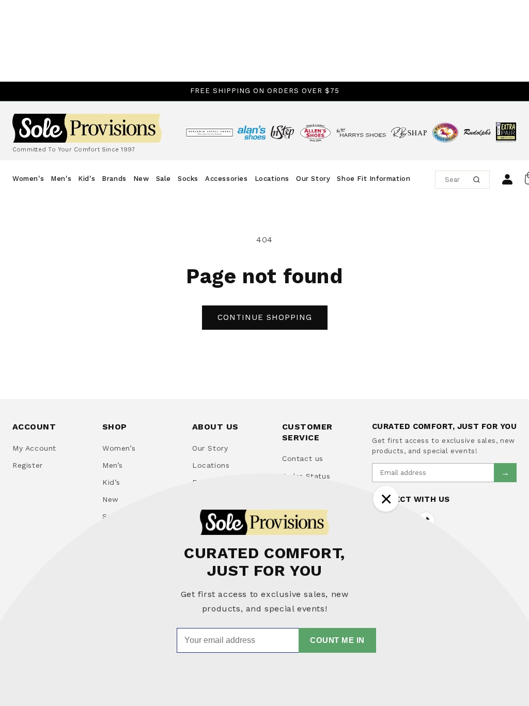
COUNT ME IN (337, 640)
